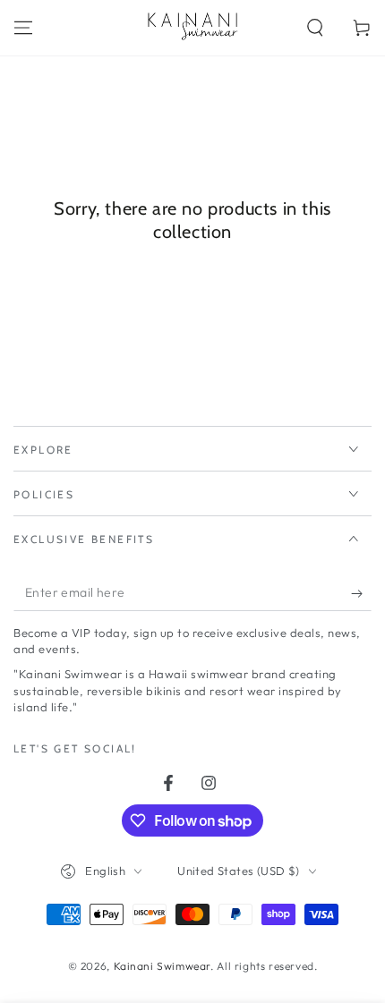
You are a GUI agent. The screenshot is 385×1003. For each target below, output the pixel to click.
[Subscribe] (361, 593)
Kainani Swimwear (162, 966)
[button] (315, 28)
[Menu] (23, 28)
